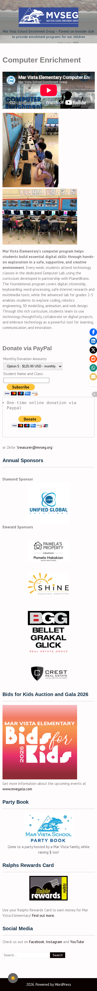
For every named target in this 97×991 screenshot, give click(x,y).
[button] (93, 332)
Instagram (54, 941)
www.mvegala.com (17, 789)
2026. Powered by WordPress (48, 984)
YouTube (77, 941)
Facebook (36, 941)
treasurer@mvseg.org (34, 447)
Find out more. (43, 915)
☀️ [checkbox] (13, 978)
